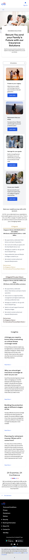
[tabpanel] (14, 135)
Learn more (12, 95)
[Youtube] (14, 544)
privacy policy (17, 552)
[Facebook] (17, 544)
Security (5, 519)
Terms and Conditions (9, 507)
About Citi (6, 526)
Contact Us (6, 529)
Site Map (5, 532)
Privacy (5, 510)
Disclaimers (6, 513)
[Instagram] (11, 544)
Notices (5, 516)
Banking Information (9, 523)
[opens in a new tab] (3, 4)
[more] (3, 10)
